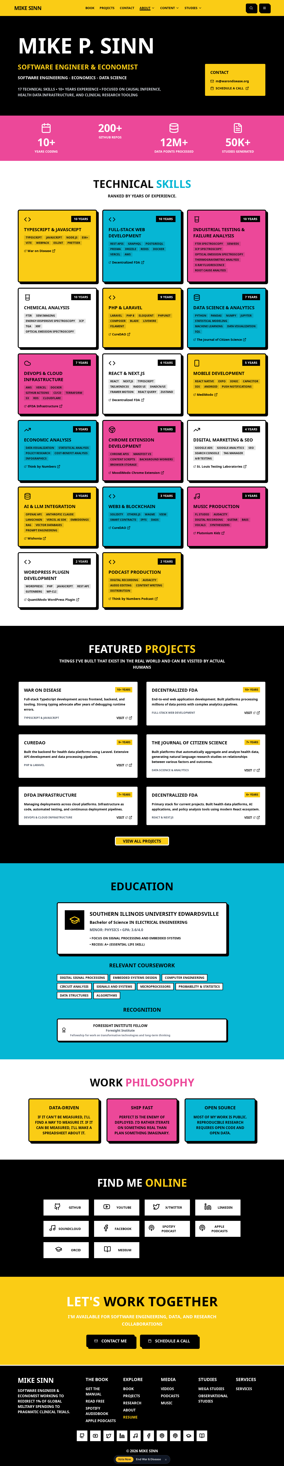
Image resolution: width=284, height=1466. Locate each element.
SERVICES (244, 1388)
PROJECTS (107, 8)
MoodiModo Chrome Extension (134, 473)
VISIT (124, 718)
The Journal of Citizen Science (217, 339)
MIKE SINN (28, 8)
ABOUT (145, 8)
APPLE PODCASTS (101, 1420)
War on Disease (38, 251)
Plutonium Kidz (207, 533)
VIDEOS (167, 1388)
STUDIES (191, 8)
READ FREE (95, 1401)
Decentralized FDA (124, 262)
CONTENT (167, 8)
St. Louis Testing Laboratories (217, 466)
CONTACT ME (114, 1341)
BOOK (89, 8)
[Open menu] (264, 8)
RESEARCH (132, 1403)
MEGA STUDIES (211, 1388)
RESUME (130, 1417)
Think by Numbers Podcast (131, 599)
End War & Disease (148, 1459)
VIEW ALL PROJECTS (142, 841)
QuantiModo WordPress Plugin (49, 599)
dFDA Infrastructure (41, 406)
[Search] (251, 8)
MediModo (207, 394)
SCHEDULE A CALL (227, 88)
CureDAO (122, 334)
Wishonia (38, 538)
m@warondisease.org (232, 81)
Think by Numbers (40, 466)
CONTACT (127, 8)
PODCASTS (170, 1395)
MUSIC (166, 1403)
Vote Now (124, 1459)
